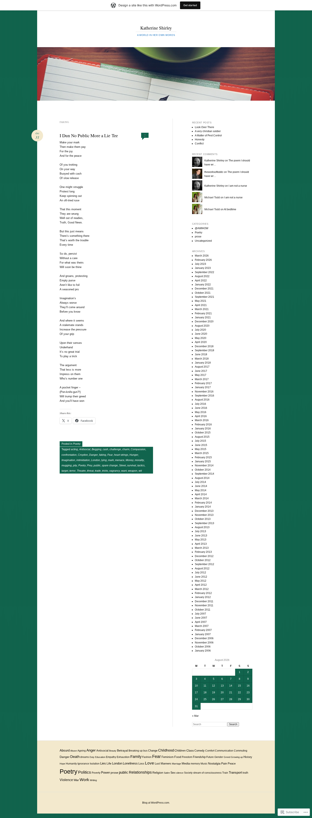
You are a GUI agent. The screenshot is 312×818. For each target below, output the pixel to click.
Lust (157, 763)
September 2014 (204, 473)
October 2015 (203, 432)
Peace (232, 763)
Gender (218, 757)
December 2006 (204, 638)
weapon (132, 470)
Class (190, 750)
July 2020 (200, 329)
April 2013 (201, 543)
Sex (173, 772)
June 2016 (201, 407)
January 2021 (203, 317)
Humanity (71, 763)
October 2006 (203, 646)
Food (177, 757)
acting (74, 449)
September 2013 (204, 523)
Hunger (133, 454)
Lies (103, 763)
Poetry (76, 443)
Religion (157, 772)
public (97, 465)
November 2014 (204, 465)
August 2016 (202, 399)
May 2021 (200, 300)
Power (105, 772)
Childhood (166, 750)
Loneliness (130, 763)
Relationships (140, 772)
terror (72, 470)
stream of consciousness (207, 772)
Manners (166, 763)
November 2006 (204, 642)
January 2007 (203, 634)
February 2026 (203, 259)
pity (75, 465)
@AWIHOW (201, 228)
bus (145, 750)
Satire (167, 772)
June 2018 (201, 354)
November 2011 (204, 605)
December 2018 (204, 346)
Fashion (147, 757)
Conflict (199, 143)
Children (180, 750)
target (65, 470)
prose (198, 236)
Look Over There (204, 127)
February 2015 (203, 457)
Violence (66, 780)
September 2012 (204, 564)
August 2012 (202, 568)
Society (188, 772)
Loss (141, 763)
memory (195, 763)
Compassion (138, 449)
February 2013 (203, 551)
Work (84, 779)
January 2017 (203, 387)
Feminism (168, 757)
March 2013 (202, 547)
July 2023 (200, 263)
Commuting (240, 750)
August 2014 (202, 478)
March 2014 (202, 498)
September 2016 (204, 395)
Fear (110, 454)
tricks (105, 470)
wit (140, 470)
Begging (96, 449)
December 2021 (204, 288)
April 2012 (201, 584)
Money (130, 460)
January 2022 (203, 284)
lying (104, 460)
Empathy (111, 757)
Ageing (81, 750)
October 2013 (203, 519)
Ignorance (83, 763)
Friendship (199, 757)
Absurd (65, 750)
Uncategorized (203, 240)
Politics (84, 772)
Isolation (95, 763)
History (247, 757)
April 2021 (201, 305)
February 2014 (203, 502)
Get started (190, 5)
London (95, 460)
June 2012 (201, 576)
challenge (115, 449)
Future (210, 757)
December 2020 (204, 321)
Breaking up (136, 750)
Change (152, 750)
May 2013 (200, 539)
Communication (224, 750)
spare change (110, 465)
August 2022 (202, 276)
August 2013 (202, 527)
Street (122, 465)
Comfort (209, 750)
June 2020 (201, 333)
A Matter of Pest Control (208, 135)
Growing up (237, 757)
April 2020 (201, 342)
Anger (91, 750)
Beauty (112, 750)
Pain (224, 763)
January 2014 (203, 506)
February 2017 (203, 383)
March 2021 (202, 309)
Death (75, 757)
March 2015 (202, 453)
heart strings (121, 454)
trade (98, 470)
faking (102, 454)
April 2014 (201, 494)
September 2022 (204, 272)
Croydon (83, 454)
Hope (62, 763)
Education (100, 757)
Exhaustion (123, 757)
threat (90, 470)
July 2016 (200, 403)
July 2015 (200, 440)
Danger (93, 454)
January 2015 (203, 461)
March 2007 (202, 626)
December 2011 (204, 601)
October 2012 (203, 560)
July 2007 (200, 613)
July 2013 (200, 531)
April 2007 (201, 622)
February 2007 (203, 630)
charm (125, 449)
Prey (89, 465)
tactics (141, 465)
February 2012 (203, 593)
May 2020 (200, 338)
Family (136, 756)
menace (119, 460)
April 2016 (201, 416)
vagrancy (114, 470)
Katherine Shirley (156, 28)
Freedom (187, 757)
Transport (235, 772)
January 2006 (203, 650)
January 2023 (203, 268)
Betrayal (122, 750)
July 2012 (200, 572)
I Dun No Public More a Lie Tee (89, 135)
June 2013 (201, 535)
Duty (92, 757)
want (124, 470)
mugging (67, 465)
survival (131, 465)
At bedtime (230, 209)
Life (109, 763)
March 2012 (202, 589)
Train (225, 772)
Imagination (68, 460)
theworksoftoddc (213, 172)
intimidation (83, 460)
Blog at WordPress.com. (156, 802)
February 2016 (203, 424)
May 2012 (200, 580)
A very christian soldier (208, 131)
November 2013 (204, 514)
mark (111, 460)
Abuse (73, 750)
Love (149, 763)
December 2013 (204, 510)
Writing (93, 780)
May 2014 (200, 490)
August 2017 (202, 366)
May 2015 (200, 449)
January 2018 (203, 362)
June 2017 (201, 371)
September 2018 (204, 350)
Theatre (81, 470)
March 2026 (202, 255)
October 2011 (202, 609)
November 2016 (204, 391)
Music (204, 763)
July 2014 (200, 482)
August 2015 (202, 436)
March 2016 (202, 420)
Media (186, 763)
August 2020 (202, 325)
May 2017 (200, 375)
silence (179, 772)
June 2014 (201, 486)
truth (245, 772)
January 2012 (203, 597)
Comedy (199, 750)
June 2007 (201, 617)
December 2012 (204, 556)
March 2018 (202, 358)
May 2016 (200, 412)
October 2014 (203, 469)
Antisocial (84, 449)
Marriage (176, 763)
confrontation (69, 454)
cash (105, 449)
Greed (227, 757)
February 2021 (203, 313)
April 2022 (201, 280)
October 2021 (203, 292)
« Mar (195, 715)
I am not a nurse (238, 185)
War (76, 780)
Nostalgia (214, 763)
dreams (84, 757)
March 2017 (202, 379)
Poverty (96, 772)
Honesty (199, 139)
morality (139, 460)
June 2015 (201, 445)
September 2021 (204, 296)
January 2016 (203, 428)
